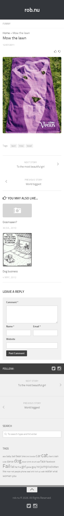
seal (29, 471)
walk (43, 471)
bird (28, 456)
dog (18, 461)
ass (4, 456)
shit (32, 471)
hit (38, 467)
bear (18, 456)
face (43, 461)
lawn (13, 146)
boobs (32, 456)
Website (10, 339)
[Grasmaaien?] (17, 210)
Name (10, 326)
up (39, 471)
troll (36, 471)
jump (44, 466)
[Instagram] (59, 368)
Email (37, 326)
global (28, 467)
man (9, 471)
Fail (6, 466)
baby (8, 456)
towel (29, 146)
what (55, 471)
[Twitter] (53, 368)
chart (50, 456)
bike (24, 456)
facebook (50, 461)
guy (34, 467)
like (4, 471)
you (14, 476)
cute (4, 462)
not (12, 471)
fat (16, 467)
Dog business (10, 271)
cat (44, 455)
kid (50, 467)
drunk (34, 462)
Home (6, 33)
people (17, 471)
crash (55, 456)
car (38, 456)
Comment (12, 302)
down (24, 462)
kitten (55, 467)
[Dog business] (17, 250)
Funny (6, 23)
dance (10, 461)
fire (19, 467)
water (48, 471)
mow (21, 146)
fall (12, 467)
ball (13, 456)
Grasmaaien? (10, 222)
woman (7, 476)
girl (24, 467)
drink (29, 462)
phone (23, 471)
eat (38, 462)
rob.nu (32, 9)
